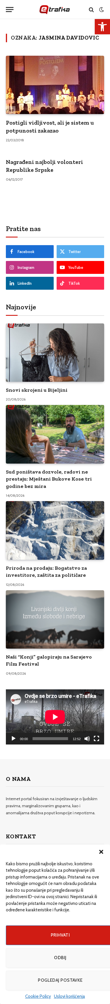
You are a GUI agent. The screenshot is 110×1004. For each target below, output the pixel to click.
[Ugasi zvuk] (87, 739)
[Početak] (13, 739)
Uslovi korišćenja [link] (69, 996)
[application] (55, 716)
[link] (102, 26)
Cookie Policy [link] (38, 996)
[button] (101, 852)
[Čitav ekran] (96, 739)
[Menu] (9, 9)
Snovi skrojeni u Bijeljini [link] (36, 390)
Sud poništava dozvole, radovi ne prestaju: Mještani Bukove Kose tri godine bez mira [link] (49, 479)
